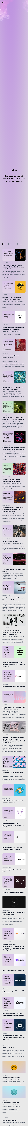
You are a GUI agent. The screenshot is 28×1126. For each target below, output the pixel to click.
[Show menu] (24, 2)
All (4, 244)
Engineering (21, 244)
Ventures (12, 244)
